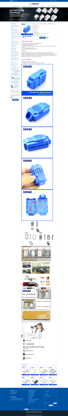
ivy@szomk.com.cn (14, 0)
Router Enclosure (13, 49)
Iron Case (12, 39)
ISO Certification (13, 393)
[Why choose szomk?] (34, 21)
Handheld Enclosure (14, 45)
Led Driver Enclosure (14, 51)
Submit (51, 405)
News (39, 6)
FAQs (28, 6)
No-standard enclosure (18, 22)
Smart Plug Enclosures (14, 64)
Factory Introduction (13, 392)
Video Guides (24, 6)
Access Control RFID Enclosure (15, 52)
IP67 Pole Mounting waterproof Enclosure (15, 27)
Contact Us (31, 6)
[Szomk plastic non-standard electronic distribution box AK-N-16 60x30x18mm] (27, 29)
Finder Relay (43, 409)
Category (13, 22)
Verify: (46, 403)
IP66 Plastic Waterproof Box (15, 55)
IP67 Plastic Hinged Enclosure (15, 58)
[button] (67, 14)
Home (12, 6)
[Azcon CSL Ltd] (26, 409)
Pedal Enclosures (13, 38)
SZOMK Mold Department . (33, 409)
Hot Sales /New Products (14, 25)
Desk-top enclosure (13, 48)
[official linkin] (51, 1)
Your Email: (47, 393)
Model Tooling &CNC (14, 29)
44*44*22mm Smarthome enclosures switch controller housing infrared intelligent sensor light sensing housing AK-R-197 (17, 85)
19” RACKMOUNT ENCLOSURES (15, 36)
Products (15, 6)
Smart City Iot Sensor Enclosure (15, 42)
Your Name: (47, 391)
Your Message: (47, 395)
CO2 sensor (39, 409)
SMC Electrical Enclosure (14, 62)
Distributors (43, 6)
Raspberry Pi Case (13, 35)
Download (35, 6)
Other (15, 22)
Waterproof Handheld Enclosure (15, 32)
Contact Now (15, 100)
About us (19, 6)
